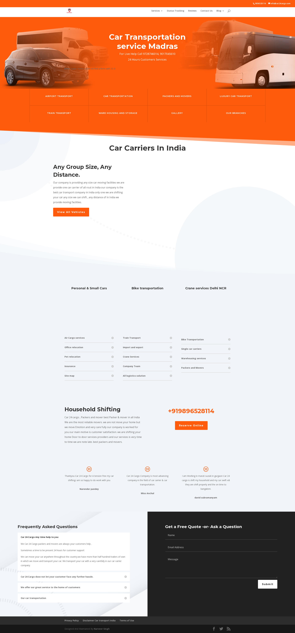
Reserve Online (191, 425)
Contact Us (206, 11)
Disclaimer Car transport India (99, 620)
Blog (218, 11)
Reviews (192, 11)
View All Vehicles (71, 212)
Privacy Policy (72, 620)
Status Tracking (175, 11)
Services (155, 11)
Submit (267, 584)
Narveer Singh (102, 628)
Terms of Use (127, 620)
